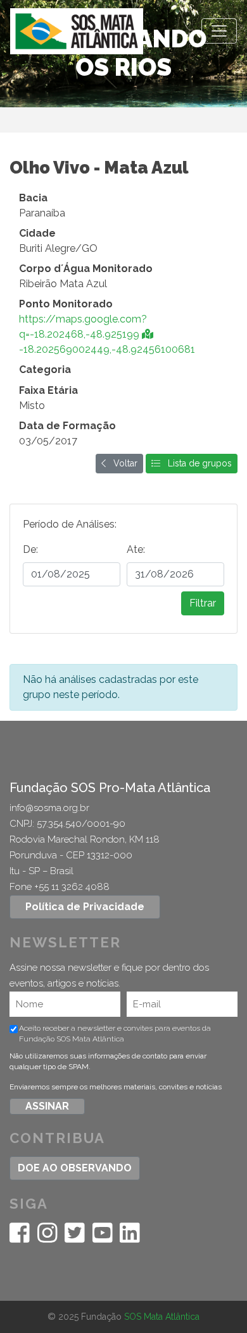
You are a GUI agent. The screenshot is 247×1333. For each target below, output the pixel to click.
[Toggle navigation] (219, 31)
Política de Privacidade (84, 907)
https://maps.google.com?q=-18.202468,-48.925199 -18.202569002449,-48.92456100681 (107, 334)
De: (30, 549)
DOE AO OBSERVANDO (75, 1168)
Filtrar (202, 603)
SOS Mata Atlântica (162, 1317)
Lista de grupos (196, 463)
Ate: (136, 549)
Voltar (121, 463)
